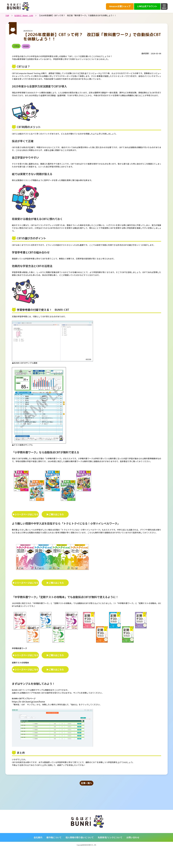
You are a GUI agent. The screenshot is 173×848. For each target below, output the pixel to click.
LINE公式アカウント (147, 6)
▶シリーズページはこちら (25, 514)
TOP (7, 15)
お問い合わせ (132, 837)
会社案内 (38, 837)
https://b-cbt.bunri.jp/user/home (28, 701)
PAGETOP (155, 840)
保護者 (26, 46)
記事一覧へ (86, 783)
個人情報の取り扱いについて (80, 837)
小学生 (16, 46)
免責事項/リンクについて (110, 837)
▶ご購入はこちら (55, 514)
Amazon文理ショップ (119, 6)
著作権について (53, 837)
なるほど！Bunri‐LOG (23, 15)
